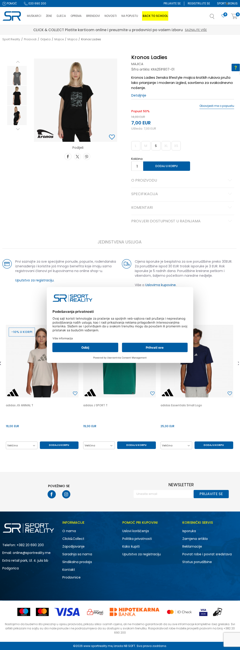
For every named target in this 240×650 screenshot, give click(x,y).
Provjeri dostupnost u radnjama (166, 221)
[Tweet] (77, 156)
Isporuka (189, 531)
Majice (59, 39)
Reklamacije (192, 546)
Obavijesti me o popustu (216, 106)
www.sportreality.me (97, 646)
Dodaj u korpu (166, 166)
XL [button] (166, 145)
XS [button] (176, 145)
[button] (217, 18)
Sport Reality (11, 39)
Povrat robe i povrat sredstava (207, 554)
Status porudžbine (197, 562)
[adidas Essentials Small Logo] (197, 361)
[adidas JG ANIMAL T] (42, 361)
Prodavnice (71, 577)
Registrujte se (199, 3)
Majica (72, 39)
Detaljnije (138, 95)
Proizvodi (30, 39)
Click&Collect (73, 538)
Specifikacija (144, 194)
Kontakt (68, 569)
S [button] (156, 145)
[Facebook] (67, 156)
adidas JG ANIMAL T (19, 405)
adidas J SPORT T (95, 405)
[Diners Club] (95, 612)
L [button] (135, 145)
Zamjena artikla (195, 538)
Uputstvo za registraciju (34, 280)
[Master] (42, 612)
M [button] (145, 145)
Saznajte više (196, 30)
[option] (17, 76)
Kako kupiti (131, 546)
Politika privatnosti (137, 538)
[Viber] (86, 156)
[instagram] (66, 494)
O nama (69, 531)
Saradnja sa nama (77, 554)
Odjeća (45, 39)
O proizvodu (144, 180)
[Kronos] (45, 133)
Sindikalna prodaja (77, 562)
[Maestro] (23, 612)
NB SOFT (129, 646)
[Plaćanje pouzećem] (218, 612)
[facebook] (52, 494)
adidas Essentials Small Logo (181, 405)
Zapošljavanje (73, 546)
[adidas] (13, 392)
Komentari (142, 207)
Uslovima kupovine (160, 285)
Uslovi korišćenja (135, 531)
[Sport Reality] (12, 16)
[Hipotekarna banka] (134, 612)
